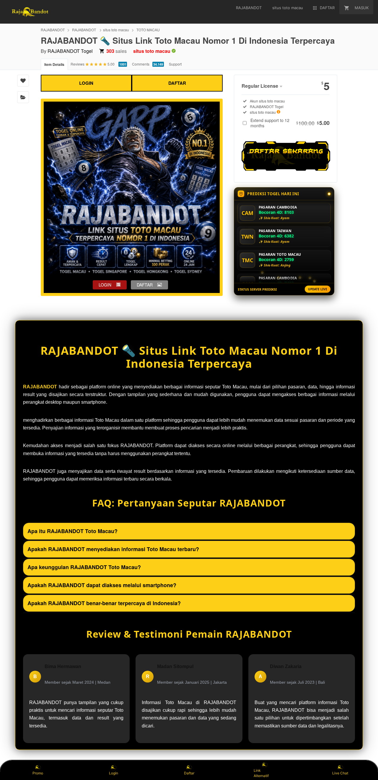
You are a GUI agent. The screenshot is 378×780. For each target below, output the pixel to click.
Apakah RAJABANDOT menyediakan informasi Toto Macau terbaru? (113, 549)
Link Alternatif (261, 773)
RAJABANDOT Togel (70, 51)
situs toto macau (116, 29)
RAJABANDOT (53, 29)
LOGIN (86, 83)
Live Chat (340, 773)
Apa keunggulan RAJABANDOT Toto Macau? (84, 567)
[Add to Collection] (23, 97)
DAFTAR (177, 83)
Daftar (189, 773)
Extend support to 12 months (290, 123)
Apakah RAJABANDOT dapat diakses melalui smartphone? (101, 585)
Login (113, 773)
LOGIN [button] (105, 285)
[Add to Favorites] (23, 81)
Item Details (54, 64)
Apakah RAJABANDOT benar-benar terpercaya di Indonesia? (104, 603)
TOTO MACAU (148, 29)
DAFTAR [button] (145, 285)
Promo (37, 773)
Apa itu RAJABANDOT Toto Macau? (72, 531)
